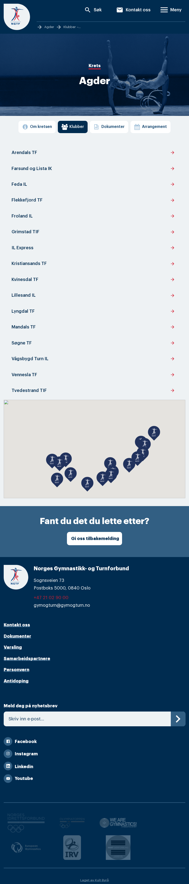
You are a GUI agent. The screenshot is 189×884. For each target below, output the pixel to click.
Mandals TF (93, 327)
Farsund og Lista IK (93, 168)
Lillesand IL (93, 295)
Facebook (26, 741)
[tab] (37, 127)
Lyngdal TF (93, 311)
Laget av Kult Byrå (94, 880)
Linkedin (24, 766)
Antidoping (16, 681)
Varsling (13, 647)
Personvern (16, 669)
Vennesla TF (93, 374)
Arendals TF (93, 152)
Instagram (26, 754)
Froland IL (93, 216)
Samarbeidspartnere (27, 658)
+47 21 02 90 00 (51, 597)
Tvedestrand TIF (93, 390)
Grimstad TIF (93, 232)
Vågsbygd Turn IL (93, 358)
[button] (57, 478)
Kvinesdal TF (93, 279)
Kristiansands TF (93, 263)
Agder (49, 27)
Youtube (24, 778)
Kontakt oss (133, 10)
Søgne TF (93, 343)
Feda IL (93, 184)
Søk (93, 10)
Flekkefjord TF (93, 200)
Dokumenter (17, 636)
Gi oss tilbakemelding (95, 538)
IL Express (93, 247)
